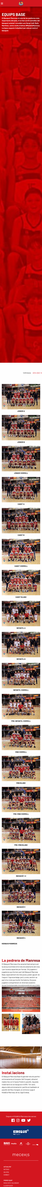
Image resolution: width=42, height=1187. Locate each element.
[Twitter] (29, 1120)
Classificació (8, 1186)
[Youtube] (23, 1120)
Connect (6, 1175)
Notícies (6, 1169)
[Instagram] (17, 1120)
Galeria (6, 1172)
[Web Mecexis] (21, 1155)
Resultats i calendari (11, 1183)
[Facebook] (13, 1120)
